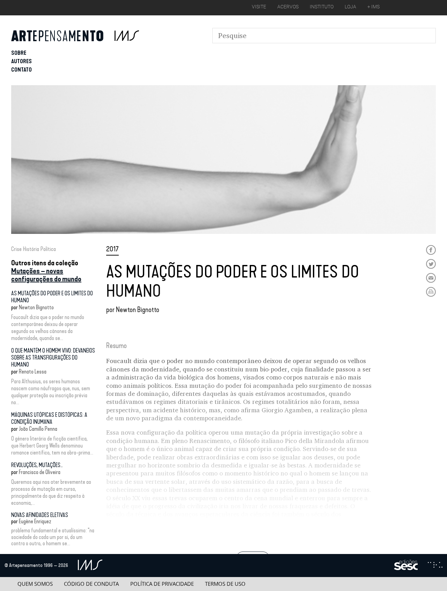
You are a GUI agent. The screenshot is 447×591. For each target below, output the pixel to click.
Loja (350, 6)
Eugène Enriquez (35, 521)
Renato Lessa (32, 371)
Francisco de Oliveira (39, 472)
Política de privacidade (162, 584)
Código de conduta (91, 584)
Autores (21, 61)
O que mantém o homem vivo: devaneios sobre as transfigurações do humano (53, 357)
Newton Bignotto (36, 307)
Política (48, 249)
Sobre (18, 53)
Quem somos (35, 584)
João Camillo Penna (38, 429)
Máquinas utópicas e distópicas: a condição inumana (49, 418)
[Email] (431, 278)
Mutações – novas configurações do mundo (46, 275)
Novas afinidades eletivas (39, 515)
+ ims (373, 6)
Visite (259, 6)
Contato (21, 69)
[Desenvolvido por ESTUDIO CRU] (435, 565)
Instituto (322, 6)
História (31, 249)
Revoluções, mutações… (37, 465)
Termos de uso (225, 584)
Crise (16, 249)
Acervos (288, 6)
